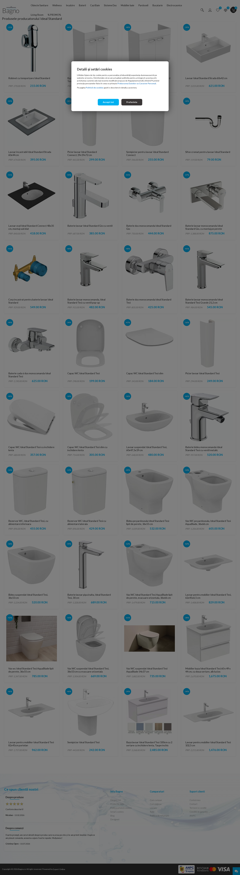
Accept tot (108, 102)
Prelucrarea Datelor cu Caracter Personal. (137, 83)
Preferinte (131, 102)
